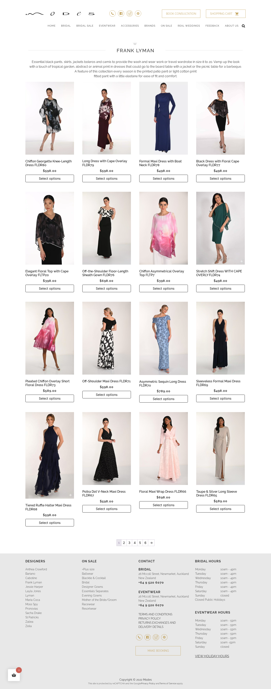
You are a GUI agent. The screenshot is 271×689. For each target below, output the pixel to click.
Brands (149, 25)
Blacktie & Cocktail (94, 578)
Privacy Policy (148, 683)
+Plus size (88, 569)
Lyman (29, 595)
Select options (50, 178)
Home (52, 25)
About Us (231, 25)
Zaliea (29, 621)
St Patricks (32, 617)
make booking (158, 650)
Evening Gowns (92, 595)
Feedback (212, 25)
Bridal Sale (84, 25)
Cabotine (31, 578)
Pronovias (31, 608)
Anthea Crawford (36, 569)
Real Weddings (189, 25)
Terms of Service (168, 683)
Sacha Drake (33, 613)
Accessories (130, 25)
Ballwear (87, 573)
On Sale (166, 25)
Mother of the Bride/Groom (99, 599)
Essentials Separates (95, 591)
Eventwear (107, 25)
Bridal (66, 25)
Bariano (30, 573)
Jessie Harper (34, 586)
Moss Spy (31, 604)
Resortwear (89, 608)
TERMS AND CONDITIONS (155, 614)
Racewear (88, 604)
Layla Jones (33, 591)
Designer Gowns (92, 586)
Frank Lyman (33, 582)
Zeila (28, 626)
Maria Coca (32, 599)
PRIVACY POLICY (149, 618)
